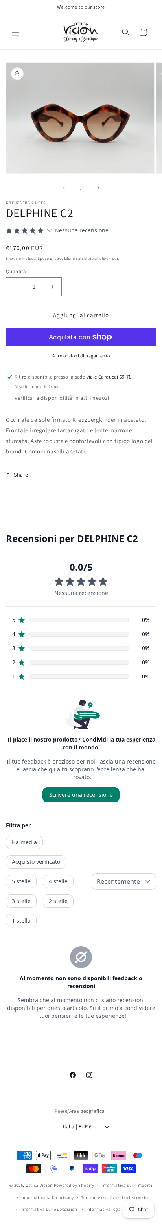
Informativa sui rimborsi (127, 1185)
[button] (15, 32)
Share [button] (21, 474)
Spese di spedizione (56, 258)
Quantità (16, 271)
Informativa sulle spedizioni (49, 1209)
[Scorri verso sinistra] (63, 188)
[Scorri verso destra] (98, 188)
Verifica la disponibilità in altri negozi (62, 397)
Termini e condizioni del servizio (114, 1197)
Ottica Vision (39, 1185)
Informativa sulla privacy (47, 1197)
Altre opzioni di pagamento (81, 356)
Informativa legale (105, 1209)
